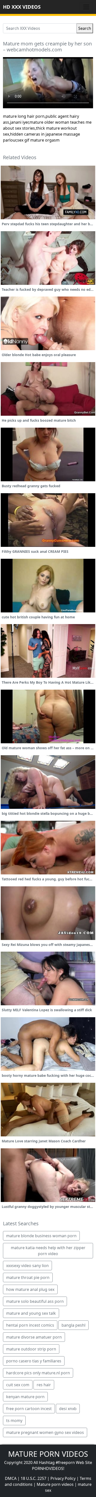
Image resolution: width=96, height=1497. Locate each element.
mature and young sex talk (31, 1313)
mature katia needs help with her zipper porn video (48, 1250)
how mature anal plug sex (30, 1289)
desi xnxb (68, 1408)
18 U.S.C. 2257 (33, 1478)
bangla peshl (73, 1325)
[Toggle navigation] (86, 7)
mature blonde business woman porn (41, 1235)
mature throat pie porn (27, 1277)
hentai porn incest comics (30, 1325)
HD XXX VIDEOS (22, 6)
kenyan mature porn (25, 1396)
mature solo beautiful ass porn (35, 1301)
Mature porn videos (55, 1484)
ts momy (14, 1420)
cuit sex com (17, 1384)
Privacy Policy (63, 1478)
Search (84, 28)
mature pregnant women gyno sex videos (45, 1432)
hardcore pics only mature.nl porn (38, 1373)
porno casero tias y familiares (33, 1361)
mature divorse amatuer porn (34, 1337)
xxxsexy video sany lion (27, 1265)
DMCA (10, 1478)
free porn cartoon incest (29, 1408)
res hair (44, 1384)
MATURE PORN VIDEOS (48, 1454)
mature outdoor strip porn (31, 1349)
